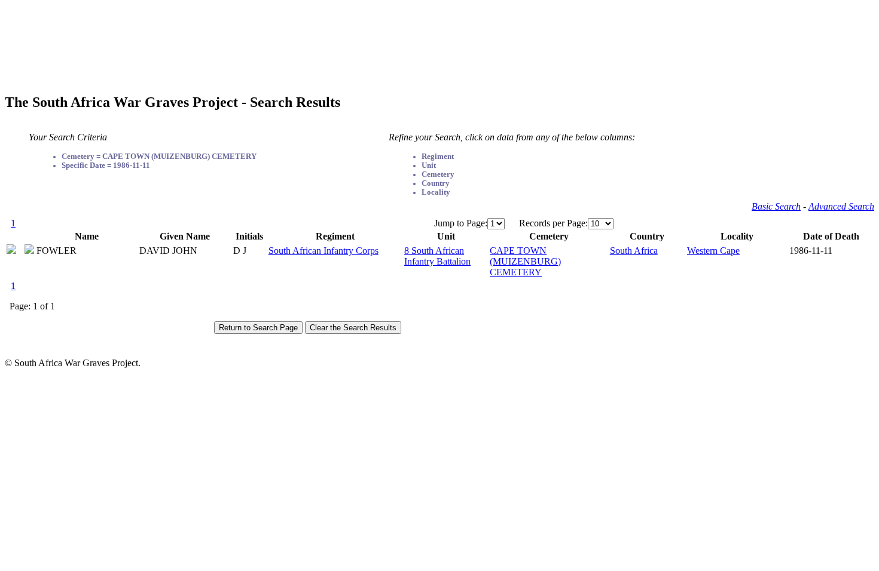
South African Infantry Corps (323, 250)
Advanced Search (841, 206)
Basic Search (776, 206)
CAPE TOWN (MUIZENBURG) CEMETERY (525, 261)
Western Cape (713, 250)
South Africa (634, 250)
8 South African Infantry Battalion (437, 255)
